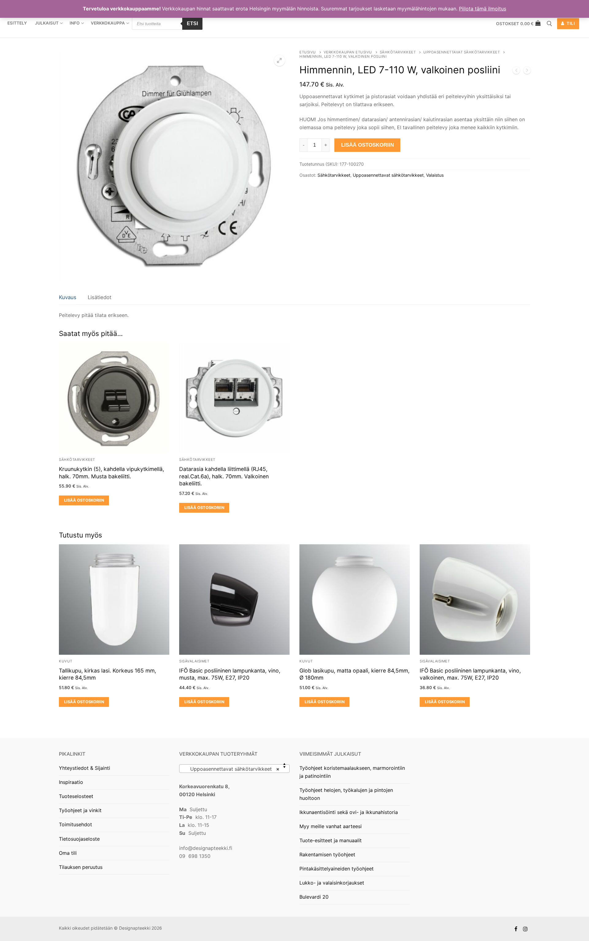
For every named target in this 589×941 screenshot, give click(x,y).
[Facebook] (516, 929)
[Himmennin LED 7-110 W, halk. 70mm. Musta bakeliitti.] (527, 71)
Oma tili (68, 853)
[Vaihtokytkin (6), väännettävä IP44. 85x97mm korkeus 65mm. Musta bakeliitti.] (516, 71)
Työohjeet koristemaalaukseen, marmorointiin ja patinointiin (352, 772)
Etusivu (307, 52)
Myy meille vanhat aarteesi (330, 826)
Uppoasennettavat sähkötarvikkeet (461, 52)
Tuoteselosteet (76, 796)
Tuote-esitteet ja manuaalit (330, 840)
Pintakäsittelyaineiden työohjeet (336, 869)
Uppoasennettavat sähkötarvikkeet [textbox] (232, 769)
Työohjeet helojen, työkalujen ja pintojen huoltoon (346, 794)
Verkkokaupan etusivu (348, 52)
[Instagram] (525, 929)
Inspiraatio (71, 782)
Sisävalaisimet (194, 661)
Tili (570, 23)
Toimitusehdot (75, 824)
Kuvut (65, 661)
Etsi (192, 23)
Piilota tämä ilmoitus (482, 9)
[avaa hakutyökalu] (549, 23)
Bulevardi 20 (314, 897)
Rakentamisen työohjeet (327, 854)
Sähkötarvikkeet (398, 52)
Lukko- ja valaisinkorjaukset (331, 883)
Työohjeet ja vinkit (80, 810)
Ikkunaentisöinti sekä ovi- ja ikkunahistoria (348, 812)
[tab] (67, 298)
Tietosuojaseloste (79, 839)
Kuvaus (67, 297)
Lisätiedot (99, 297)
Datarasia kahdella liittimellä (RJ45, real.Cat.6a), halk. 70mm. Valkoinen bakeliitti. (224, 476)
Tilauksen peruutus (80, 867)
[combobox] (234, 768)
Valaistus (435, 175)
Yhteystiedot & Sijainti (84, 768)
